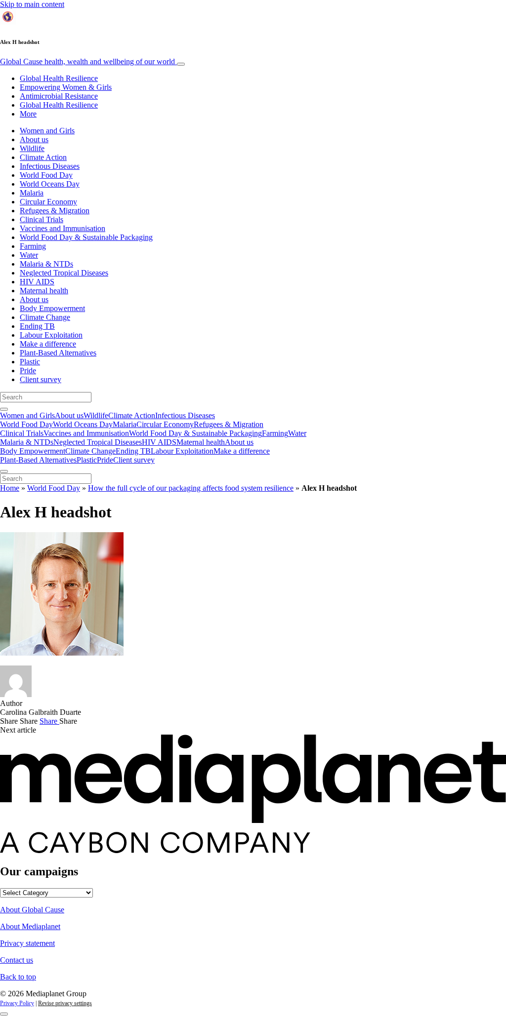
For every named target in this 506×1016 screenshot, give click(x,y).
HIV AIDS (37, 281)
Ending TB (37, 326)
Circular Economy (48, 201)
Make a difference (48, 344)
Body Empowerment (52, 308)
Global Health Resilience (59, 78)
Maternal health (44, 290)
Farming (33, 246)
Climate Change (45, 317)
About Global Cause (32, 909)
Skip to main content (32, 4)
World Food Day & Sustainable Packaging (86, 237)
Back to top (18, 977)
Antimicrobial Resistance (59, 96)
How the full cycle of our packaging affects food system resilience (191, 488)
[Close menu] (4, 471)
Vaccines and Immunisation (62, 228)
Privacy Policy (17, 1003)
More (28, 114)
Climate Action (43, 157)
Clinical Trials (41, 219)
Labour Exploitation (51, 335)
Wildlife (32, 148)
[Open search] (4, 409)
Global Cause (87, 61)
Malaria (31, 193)
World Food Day (46, 175)
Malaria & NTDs (46, 264)
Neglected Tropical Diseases (64, 273)
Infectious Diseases (50, 166)
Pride (28, 370)
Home (9, 488)
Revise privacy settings (65, 1003)
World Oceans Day (50, 184)
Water (29, 255)
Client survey (40, 379)
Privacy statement (27, 943)
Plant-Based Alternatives (58, 353)
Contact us (16, 960)
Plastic (30, 361)
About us (34, 139)
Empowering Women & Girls (66, 87)
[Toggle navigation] (181, 64)
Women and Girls (47, 130)
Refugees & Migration (54, 210)
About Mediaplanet (30, 926)
